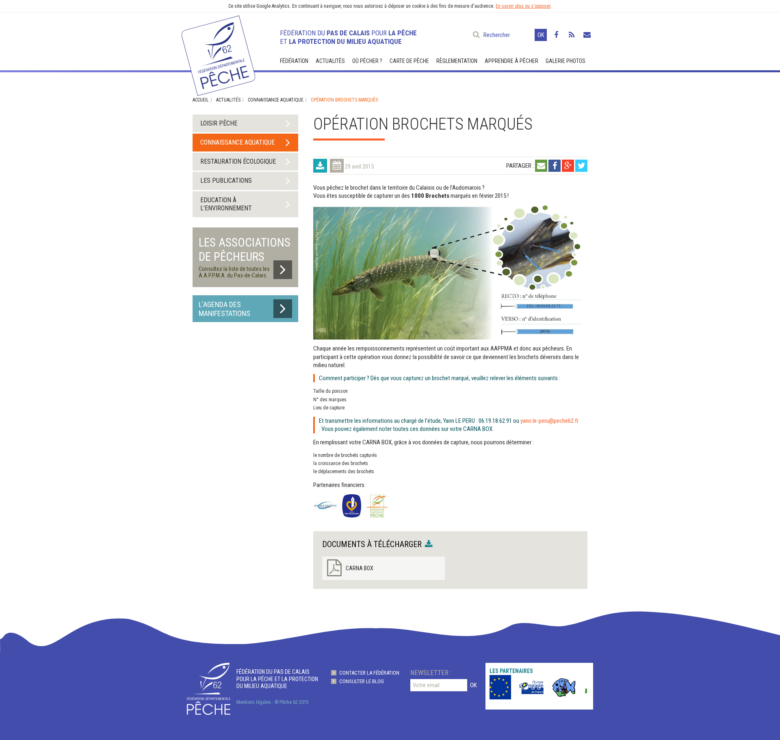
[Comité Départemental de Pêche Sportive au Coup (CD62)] (557, 687)
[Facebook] (556, 35)
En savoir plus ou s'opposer (523, 6)
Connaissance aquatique (275, 100)
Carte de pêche (409, 61)
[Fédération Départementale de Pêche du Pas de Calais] (217, 52)
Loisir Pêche (218, 123)
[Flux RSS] (572, 35)
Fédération (294, 61)
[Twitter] (581, 166)
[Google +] (568, 166)
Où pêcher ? (367, 61)
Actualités (330, 61)
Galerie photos (565, 61)
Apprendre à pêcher (511, 61)
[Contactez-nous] (587, 35)
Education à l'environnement (226, 204)
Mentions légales (253, 702)
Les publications (226, 180)
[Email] (541, 166)
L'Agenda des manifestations (224, 309)
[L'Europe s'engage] (492, 687)
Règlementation (456, 61)
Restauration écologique (238, 161)
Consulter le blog (361, 681)
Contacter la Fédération (369, 673)
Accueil (201, 100)
